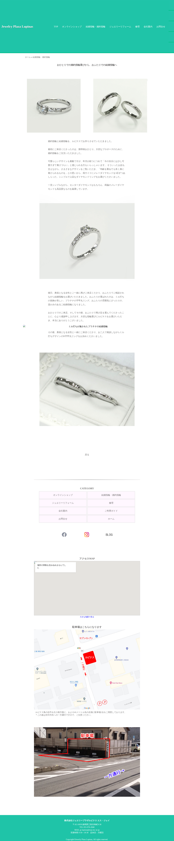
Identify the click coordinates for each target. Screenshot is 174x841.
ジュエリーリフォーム (120, 26)
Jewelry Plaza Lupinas (17, 26)
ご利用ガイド (111, 511)
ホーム (28, 57)
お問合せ (160, 26)
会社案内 (148, 26)
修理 (137, 26)
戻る (87, 454)
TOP (56, 26)
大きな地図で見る (87, 617)
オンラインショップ (72, 26)
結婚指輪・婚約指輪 (95, 26)
